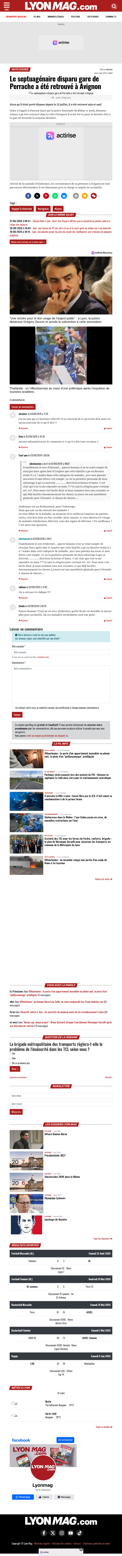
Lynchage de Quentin (55, 1219)
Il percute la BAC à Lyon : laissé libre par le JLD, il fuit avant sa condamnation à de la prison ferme (78, 797)
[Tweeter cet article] (37, 196)
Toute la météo (103, 1427)
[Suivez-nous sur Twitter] (52, 1535)
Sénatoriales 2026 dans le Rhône (62, 1177)
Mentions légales (42, 1543)
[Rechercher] (113, 6)
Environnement (51, 814)
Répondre (24, 428)
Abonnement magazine (16, 16)
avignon (44, 208)
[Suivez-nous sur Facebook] (43, 1469)
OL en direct (49, 772)
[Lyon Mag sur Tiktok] (79, 1535)
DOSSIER (47, 1131)
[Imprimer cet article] (76, 196)
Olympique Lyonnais (54, 1198)
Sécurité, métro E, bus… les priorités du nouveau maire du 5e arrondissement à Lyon (62, 1012)
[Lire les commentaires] (94, 196)
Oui (13, 1053)
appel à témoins (22, 208)
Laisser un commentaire (23, 407)
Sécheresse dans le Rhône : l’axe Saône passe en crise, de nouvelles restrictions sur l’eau (75, 818)
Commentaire (19, 662)
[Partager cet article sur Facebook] (28, 196)
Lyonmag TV (111, 16)
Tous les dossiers (101, 1238)
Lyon (59, 208)
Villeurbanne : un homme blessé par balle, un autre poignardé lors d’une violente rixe (61, 1002)
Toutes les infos (102, 879)
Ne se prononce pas (21, 1063)
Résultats (108, 1077)
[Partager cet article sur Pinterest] (46, 196)
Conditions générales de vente (96, 1543)
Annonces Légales (56, 16)
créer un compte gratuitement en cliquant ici (47, 735)
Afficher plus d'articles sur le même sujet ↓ (28, 241)
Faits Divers (92, 16)
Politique (75, 16)
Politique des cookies (61, 1543)
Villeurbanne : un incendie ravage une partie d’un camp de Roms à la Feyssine (75, 861)
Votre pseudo (18, 646)
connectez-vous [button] (43, 657)
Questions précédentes (18, 1077)
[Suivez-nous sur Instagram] (61, 1535)
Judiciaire (48, 793)
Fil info (37, 16)
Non (14, 1058)
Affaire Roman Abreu (55, 1134)
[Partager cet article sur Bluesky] (64, 196)
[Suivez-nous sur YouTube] (70, 1535)
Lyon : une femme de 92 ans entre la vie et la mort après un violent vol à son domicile (72, 228)
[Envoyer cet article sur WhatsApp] (55, 196)
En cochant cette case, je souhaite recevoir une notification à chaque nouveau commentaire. (57, 707)
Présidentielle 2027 (54, 1155)
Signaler (109, 428)
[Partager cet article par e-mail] (85, 196)
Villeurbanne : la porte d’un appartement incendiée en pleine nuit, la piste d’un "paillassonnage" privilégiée (77, 754)
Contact (77, 1543)
